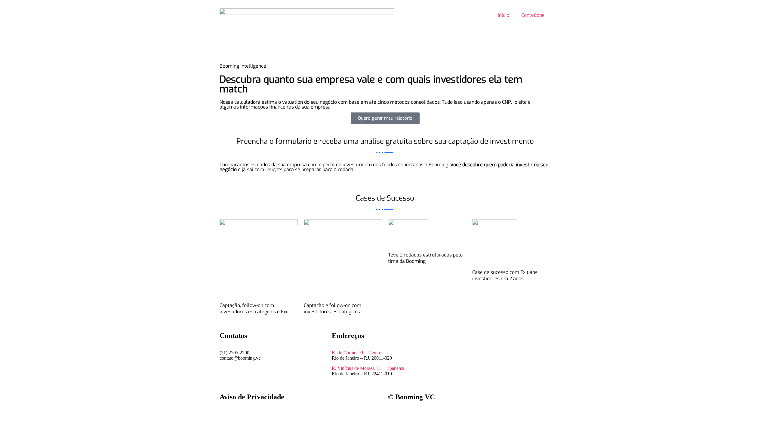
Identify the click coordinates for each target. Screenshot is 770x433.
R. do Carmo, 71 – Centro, (357, 352)
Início (503, 15)
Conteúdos (532, 15)
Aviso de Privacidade (252, 397)
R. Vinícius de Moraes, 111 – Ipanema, (368, 368)
